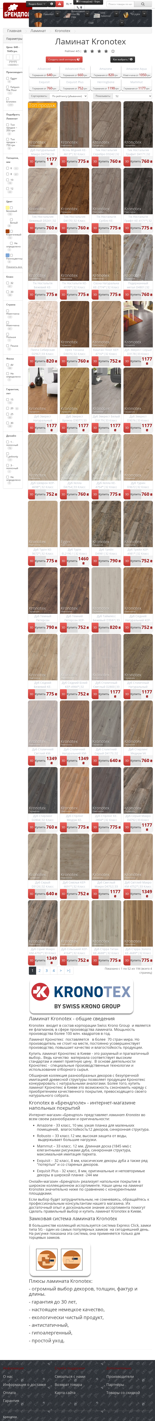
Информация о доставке (24, 1384)
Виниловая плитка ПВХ (78, 14)
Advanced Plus (75, 69)
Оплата (9, 1392)
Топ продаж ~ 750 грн (11, 144)
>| (69, 970)
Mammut (136, 82)
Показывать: (103, 96)
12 (11, 190)
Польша (11, 338)
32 (11, 284)
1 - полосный (12, 445)
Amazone (105, 69)
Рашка (13, 347)
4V (11, 366)
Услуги (136, 14)
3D (31, 161)
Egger (13, 80)
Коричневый (13, 236)
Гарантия (11, 1400)
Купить (40, 161)
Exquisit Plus (75, 82)
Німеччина (12, 315)
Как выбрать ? (121, 59)
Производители (120, 1376)
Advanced (44, 69)
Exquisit (44, 82)
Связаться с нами (70, 1376)
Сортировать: (39, 96)
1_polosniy (12, 458)
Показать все (13, 267)
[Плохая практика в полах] (60, 4)
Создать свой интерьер (62, 59)
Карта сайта (65, 1392)
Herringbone (105, 82)
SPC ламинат (106, 14)
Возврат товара (68, 1384)
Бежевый (11, 212)
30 (11, 424)
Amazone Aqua (136, 69)
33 (11, 293)
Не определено (13, 246)
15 (11, 401)
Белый (13, 224)
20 (14, 408)
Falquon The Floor (12, 90)
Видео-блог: (36, 4)
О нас (8, 1376)
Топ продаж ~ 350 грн (11, 129)
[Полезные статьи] (52, 4)
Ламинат (48, 14)
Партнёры (115, 1384)
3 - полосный (12, 468)
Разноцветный (13, 260)
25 (11, 415)
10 (11, 181)
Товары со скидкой (123, 1392)
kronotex (11, 103)
